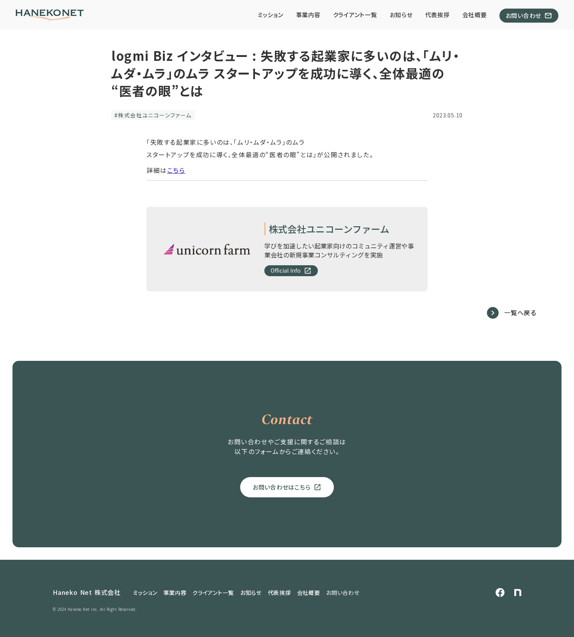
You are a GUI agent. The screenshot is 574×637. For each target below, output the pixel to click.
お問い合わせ (342, 592)
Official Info (286, 270)
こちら (176, 170)
